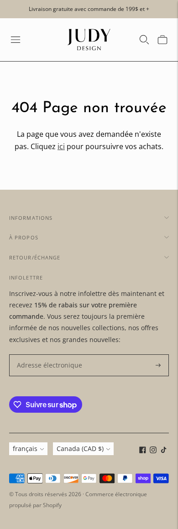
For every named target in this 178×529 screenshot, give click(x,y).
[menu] (15, 40)
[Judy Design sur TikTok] (163, 450)
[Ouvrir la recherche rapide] (144, 40)
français (25, 448)
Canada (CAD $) (80, 448)
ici (61, 146)
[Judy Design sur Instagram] (153, 450)
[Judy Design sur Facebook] (142, 450)
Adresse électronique (45, 354)
